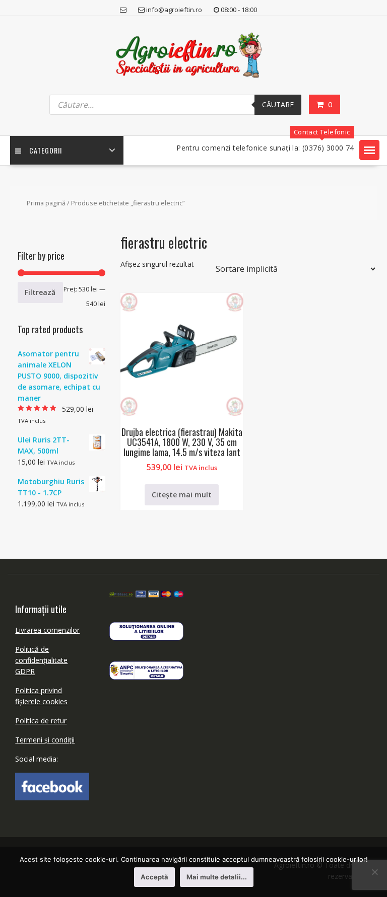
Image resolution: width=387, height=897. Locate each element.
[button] (369, 150)
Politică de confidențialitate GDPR (41, 660)
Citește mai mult (182, 494)
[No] (374, 872)
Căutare (278, 104)
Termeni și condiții (45, 739)
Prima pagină (46, 202)
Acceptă (154, 877)
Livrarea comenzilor (47, 630)
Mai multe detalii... (216, 877)
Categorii (45, 150)
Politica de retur (41, 720)
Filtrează (40, 292)
